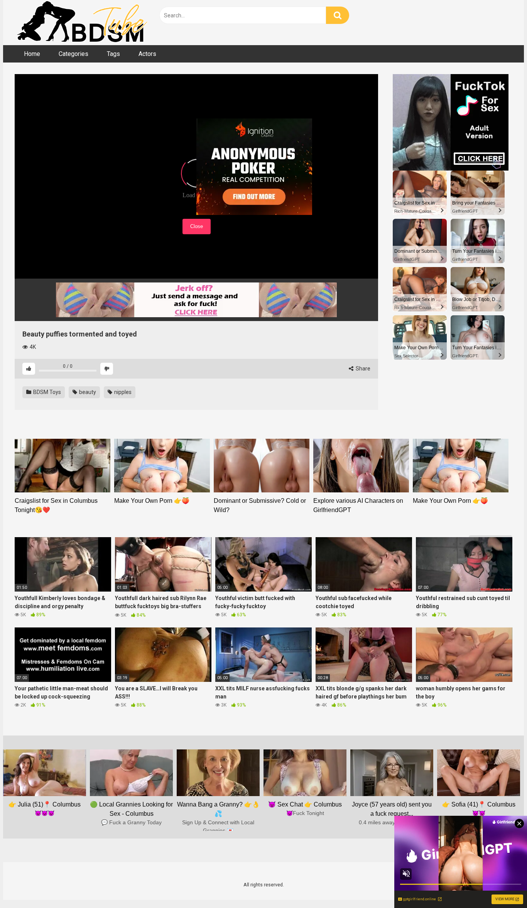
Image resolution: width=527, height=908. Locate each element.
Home (32, 53)
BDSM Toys (46, 392)
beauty (87, 392)
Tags (113, 53)
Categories (73, 53)
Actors (147, 53)
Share (362, 368)
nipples (122, 392)
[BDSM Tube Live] (82, 22)
